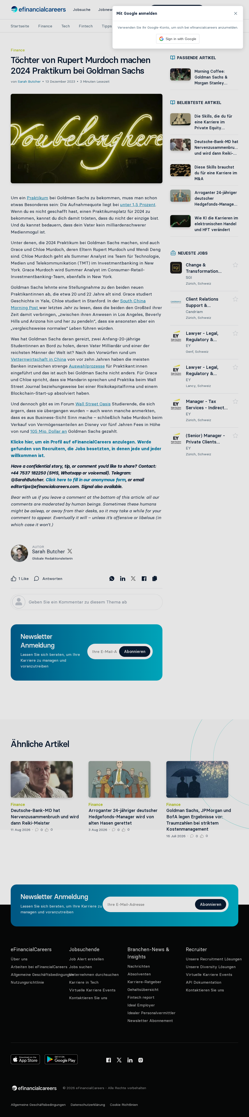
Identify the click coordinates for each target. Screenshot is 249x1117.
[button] (124, 558)
